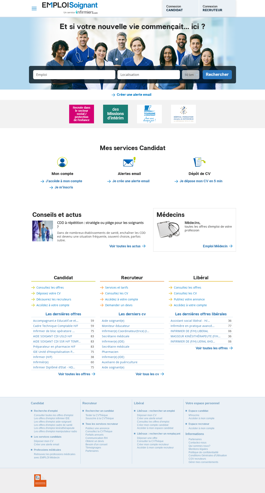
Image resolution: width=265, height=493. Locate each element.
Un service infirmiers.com (81, 12)
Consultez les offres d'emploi (153, 421)
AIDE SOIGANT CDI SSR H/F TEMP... (57, 341)
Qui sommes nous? (199, 445)
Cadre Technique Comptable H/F (55, 326)
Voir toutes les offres (74, 374)
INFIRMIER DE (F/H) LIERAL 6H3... (193, 341)
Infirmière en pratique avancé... (192, 326)
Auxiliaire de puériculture (119, 362)
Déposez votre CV (48, 293)
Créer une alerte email (134, 95)
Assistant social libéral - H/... (190, 321)
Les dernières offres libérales (201, 314)
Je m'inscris (64, 187)
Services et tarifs (116, 287)
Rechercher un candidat (100, 410)
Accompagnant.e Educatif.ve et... (55, 321)
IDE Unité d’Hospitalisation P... (53, 352)
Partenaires (92, 450)
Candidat (63, 277)
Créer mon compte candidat (152, 425)
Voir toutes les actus (125, 246)
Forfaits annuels (95, 434)
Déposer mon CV (43, 441)
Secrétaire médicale (115, 336)
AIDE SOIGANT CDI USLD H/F (52, 336)
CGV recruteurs (197, 458)
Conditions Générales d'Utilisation (208, 455)
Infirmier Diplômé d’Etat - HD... (54, 367)
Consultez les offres (50, 287)
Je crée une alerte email (130, 181)
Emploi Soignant (70, 8)
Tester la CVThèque (97, 415)
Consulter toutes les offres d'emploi (53, 415)
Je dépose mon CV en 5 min (201, 181)
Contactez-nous (197, 442)
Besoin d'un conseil (96, 444)
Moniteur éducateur (116, 326)
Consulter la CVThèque (150, 441)
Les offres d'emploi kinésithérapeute (54, 428)
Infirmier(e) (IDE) (113, 341)
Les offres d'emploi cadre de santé (53, 425)
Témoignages (93, 447)
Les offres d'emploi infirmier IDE (52, 418)
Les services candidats (47, 436)
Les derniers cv (132, 314)
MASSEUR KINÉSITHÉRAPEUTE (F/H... (195, 336)
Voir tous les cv (147, 374)
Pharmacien (110, 352)
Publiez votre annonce (189, 299)
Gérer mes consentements (203, 462)
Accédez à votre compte (52, 305)
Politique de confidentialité (203, 452)
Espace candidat (198, 410)
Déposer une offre (147, 438)
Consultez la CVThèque (99, 431)
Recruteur (132, 277)
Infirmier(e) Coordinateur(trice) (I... (125, 331)
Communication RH (97, 438)
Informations (195, 434)
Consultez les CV (116, 293)
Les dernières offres (63, 314)
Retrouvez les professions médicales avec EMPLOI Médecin (54, 456)
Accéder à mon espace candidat (155, 428)
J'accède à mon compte (64, 181)
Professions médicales (47, 449)
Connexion (174, 8)
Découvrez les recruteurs (53, 299)
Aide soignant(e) (113, 321)
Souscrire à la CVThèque (100, 418)
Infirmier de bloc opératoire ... (54, 331)
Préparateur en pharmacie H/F (54, 346)
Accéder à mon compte (201, 418)
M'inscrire (194, 415)
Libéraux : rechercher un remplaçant (158, 433)
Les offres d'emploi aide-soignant (52, 421)
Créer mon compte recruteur (153, 444)
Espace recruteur (199, 424)
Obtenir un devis (95, 441)
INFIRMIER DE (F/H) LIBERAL (189, 331)
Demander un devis (118, 305)
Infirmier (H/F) (42, 357)
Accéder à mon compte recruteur (155, 447)
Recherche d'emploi (46, 410)
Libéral (200, 277)
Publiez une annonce (98, 428)
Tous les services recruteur (102, 424)
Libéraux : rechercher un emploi (156, 410)
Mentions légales (198, 449)
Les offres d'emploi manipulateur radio (55, 431)
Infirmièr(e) (40, 362)
